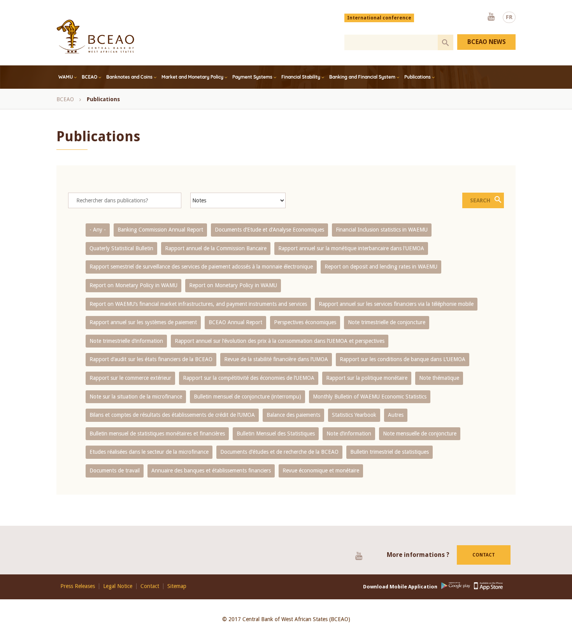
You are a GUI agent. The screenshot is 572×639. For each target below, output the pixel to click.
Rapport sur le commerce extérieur (130, 378)
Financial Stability (300, 77)
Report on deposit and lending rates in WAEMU (381, 266)
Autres (396, 415)
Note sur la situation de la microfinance (135, 396)
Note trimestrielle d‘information (126, 341)
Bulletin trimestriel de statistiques (389, 452)
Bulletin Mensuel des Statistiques (276, 433)
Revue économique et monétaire (320, 470)
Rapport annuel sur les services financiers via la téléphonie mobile (396, 304)
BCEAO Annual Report (235, 322)
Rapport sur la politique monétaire (366, 378)
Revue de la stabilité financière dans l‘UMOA (276, 359)
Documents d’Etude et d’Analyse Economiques (269, 229)
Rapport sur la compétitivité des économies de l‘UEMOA (248, 378)
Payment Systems (252, 77)
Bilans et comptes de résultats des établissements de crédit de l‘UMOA (172, 415)
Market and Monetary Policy (192, 77)
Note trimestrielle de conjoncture (386, 322)
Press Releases (77, 586)
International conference (379, 18)
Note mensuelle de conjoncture (419, 433)
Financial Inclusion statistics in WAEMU (382, 229)
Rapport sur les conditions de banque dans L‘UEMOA (402, 359)
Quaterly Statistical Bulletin (121, 248)
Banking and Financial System (362, 77)
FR (509, 17)
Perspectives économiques (305, 322)
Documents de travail (114, 470)
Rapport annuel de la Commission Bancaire (216, 248)
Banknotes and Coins (129, 77)
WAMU (65, 77)
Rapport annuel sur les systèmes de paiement (143, 322)
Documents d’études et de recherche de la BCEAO (279, 452)
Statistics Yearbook (354, 415)
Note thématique (439, 378)
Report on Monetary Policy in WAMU (133, 285)
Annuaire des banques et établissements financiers (211, 470)
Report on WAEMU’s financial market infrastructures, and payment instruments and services (198, 304)
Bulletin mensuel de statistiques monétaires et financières (157, 433)
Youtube (491, 17)
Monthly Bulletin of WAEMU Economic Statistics (369, 396)
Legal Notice (117, 586)
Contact (483, 555)
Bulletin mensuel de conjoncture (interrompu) (247, 396)
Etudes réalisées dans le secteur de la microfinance (149, 452)
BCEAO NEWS (486, 42)
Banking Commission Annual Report (160, 229)
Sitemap (176, 586)
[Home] (95, 36)
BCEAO (89, 77)
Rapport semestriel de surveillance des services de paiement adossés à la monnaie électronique (201, 266)
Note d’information (348, 433)
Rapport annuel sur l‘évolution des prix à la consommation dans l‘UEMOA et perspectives (279, 341)
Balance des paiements (293, 415)
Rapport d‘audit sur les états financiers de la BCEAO (150, 359)
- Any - (97, 229)
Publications (417, 77)
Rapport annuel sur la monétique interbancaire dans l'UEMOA (351, 248)
